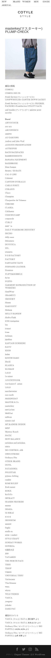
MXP (7, 428)
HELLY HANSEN (13, 314)
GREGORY (10, 299)
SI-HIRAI (9, 513)
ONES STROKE (12, 454)
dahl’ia (8, 226)
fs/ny (7, 278)
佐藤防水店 (9, 550)
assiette (8, 134)
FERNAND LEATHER (15, 267)
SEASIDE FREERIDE (14, 502)
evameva (8, 252)
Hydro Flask (10, 317)
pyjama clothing (11, 476)
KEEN (8, 351)
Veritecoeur (10, 579)
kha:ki (7, 362)
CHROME (9, 204)
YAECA (8, 598)
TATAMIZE (10, 557)
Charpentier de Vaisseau (15, 200)
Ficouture (9, 270)
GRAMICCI (10, 295)
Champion (9, 196)
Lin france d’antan (13, 384)
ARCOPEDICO (11, 130)
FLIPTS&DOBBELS (13, 274)
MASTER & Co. (12, 402)
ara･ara (8, 126)
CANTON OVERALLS (15, 182)
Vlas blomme (10, 583)
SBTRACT (10, 498)
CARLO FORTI (12, 185)
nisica (7, 446)
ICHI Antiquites (12, 321)
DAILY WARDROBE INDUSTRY (20, 230)
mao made (9, 395)
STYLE (25, 16)
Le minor (9, 376)
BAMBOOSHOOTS (13, 156)
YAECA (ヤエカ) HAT (15, 619)
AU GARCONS (12, 138)
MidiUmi (9, 413)
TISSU (8, 565)
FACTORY (10, 259)
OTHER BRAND (12, 461)
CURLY (8, 222)
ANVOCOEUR (11, 123)
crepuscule (9, 219)
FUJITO (8, 281)
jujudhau (8, 339)
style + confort (11, 535)
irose (7, 332)
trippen (8, 572)
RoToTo (8, 494)
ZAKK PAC (10, 609)
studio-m (9, 531)
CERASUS (9, 189)
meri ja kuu (9, 410)
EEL (7, 248)
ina (6, 325)
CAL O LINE (11, 174)
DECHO (8, 233)
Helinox (8, 310)
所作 (7, 553)
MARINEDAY (11, 398)
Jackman (8, 336)
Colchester (9, 211)
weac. (7, 587)
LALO (8, 373)
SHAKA (8, 509)
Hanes (8, 303)
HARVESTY (10, 306)
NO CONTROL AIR (14, 450)
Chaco (7, 193)
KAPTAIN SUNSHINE (15, 343)
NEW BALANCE (12, 439)
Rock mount (10, 487)
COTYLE (25, 12)
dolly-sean (9, 237)
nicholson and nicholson (15, 443)
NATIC (8, 435)
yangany (8, 601)
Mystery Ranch (11, 432)
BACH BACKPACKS (14, 152)
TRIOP (8, 568)
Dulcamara (9, 241)
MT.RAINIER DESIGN (15, 424)
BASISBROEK (11, 163)
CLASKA (9, 208)
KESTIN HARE (12, 358)
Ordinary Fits (11, 458)
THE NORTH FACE (14, 561)
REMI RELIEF (11, 483)
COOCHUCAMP (12, 215)
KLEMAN (9, 369)
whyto (7, 590)
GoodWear (9, 292)
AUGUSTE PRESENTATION (18, 145)
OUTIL (8, 465)
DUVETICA (10, 244)
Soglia (7, 528)
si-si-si (8, 517)
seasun (8, 506)
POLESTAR (10, 472)
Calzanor (9, 178)
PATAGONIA (11, 469)
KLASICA (9, 365)
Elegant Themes (21, 654)
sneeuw (8, 524)
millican (8, 417)
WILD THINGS (12, 594)
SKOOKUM (10, 520)
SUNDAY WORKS (13, 542)
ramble (8, 480)
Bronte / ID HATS (13, 171)
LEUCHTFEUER (12, 380)
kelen (7, 354)
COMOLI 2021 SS (12, 93)
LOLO (8, 387)
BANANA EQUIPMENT (16, 160)
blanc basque (10, 167)
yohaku (8, 605)
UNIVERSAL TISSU (14, 576)
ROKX (8, 491)
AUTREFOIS (11, 148)
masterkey (9, 406)
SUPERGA (10, 546)
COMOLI (9, 89)
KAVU (8, 347)
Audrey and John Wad (14, 141)
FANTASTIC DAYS (14, 263)
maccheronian (11, 391)
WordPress (40, 654)
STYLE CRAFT (12, 539)
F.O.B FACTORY (13, 255)
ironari (8, 328)
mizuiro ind (10, 421)
